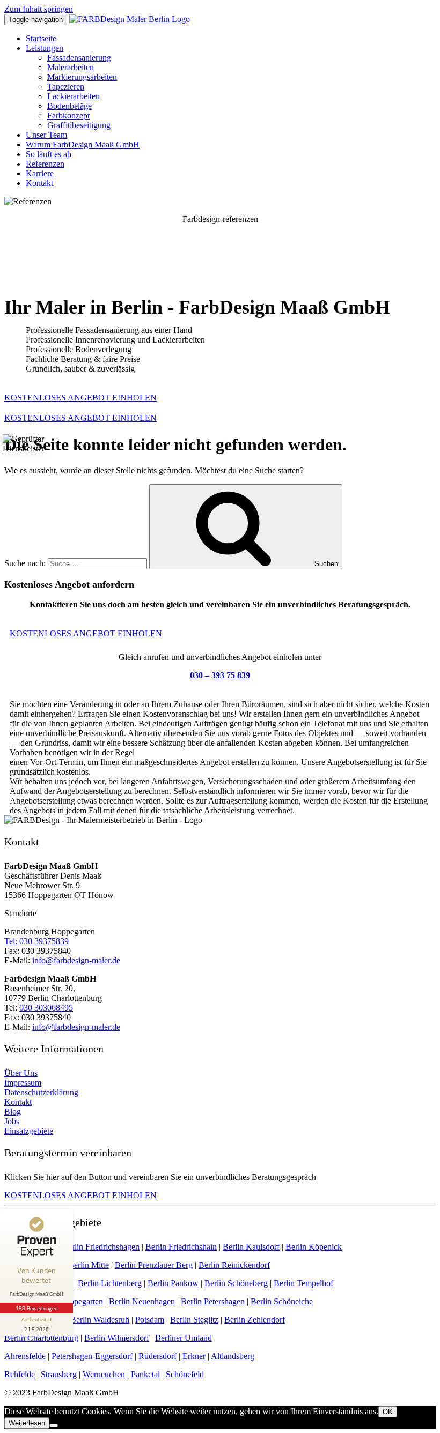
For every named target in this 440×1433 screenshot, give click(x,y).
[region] (220, 247)
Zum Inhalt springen (38, 8)
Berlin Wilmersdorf (116, 1337)
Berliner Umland (183, 1337)
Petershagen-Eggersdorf (92, 1356)
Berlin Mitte (88, 1264)
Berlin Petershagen (213, 1301)
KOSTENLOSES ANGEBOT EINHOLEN (80, 397)
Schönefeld (185, 1374)
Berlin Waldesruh (99, 1319)
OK (388, 1412)
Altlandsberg (232, 1356)
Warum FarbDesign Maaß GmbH (83, 144)
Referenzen (45, 163)
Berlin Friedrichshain (181, 1246)
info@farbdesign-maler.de (76, 960)
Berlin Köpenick (313, 1246)
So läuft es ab (48, 154)
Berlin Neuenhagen (142, 1301)
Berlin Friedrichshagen (101, 1246)
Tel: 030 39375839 (36, 941)
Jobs (11, 1121)
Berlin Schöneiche (282, 1301)
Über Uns (21, 1073)
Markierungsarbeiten (82, 76)
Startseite (41, 38)
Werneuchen (104, 1374)
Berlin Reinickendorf (234, 1264)
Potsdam (149, 1319)
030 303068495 (46, 1007)
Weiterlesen (27, 1423)
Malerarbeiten (70, 67)
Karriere (40, 173)
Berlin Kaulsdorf (251, 1246)
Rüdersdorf (157, 1356)
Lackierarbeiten (73, 96)
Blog (12, 1111)
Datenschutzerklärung (41, 1092)
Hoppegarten (81, 1301)
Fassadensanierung (79, 57)
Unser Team (46, 134)
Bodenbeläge (69, 105)
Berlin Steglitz (194, 1319)
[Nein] (53, 1425)
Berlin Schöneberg (236, 1283)
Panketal (145, 1374)
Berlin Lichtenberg (110, 1283)
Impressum (22, 1082)
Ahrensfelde (25, 1356)
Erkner (194, 1356)
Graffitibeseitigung (79, 125)
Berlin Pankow (173, 1283)
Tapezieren (65, 86)
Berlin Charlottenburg (41, 1337)
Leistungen (44, 48)
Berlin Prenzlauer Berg (154, 1264)
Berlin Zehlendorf (254, 1319)
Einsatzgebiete (28, 1130)
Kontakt (39, 183)
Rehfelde (19, 1374)
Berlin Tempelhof (303, 1283)
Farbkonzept (68, 115)
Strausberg (59, 1374)
